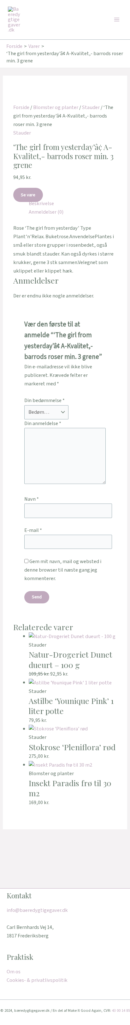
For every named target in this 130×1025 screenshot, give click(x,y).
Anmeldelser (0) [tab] (46, 212)
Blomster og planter (55, 107)
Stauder (91, 107)
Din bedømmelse (44, 400)
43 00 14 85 (121, 1010)
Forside (21, 107)
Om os (14, 972)
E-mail (33, 530)
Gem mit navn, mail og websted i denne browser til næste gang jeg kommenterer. (62, 570)
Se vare (28, 195)
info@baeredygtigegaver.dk (37, 910)
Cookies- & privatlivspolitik (37, 980)
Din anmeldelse (42, 423)
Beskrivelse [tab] (41, 203)
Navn (31, 499)
